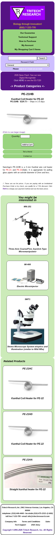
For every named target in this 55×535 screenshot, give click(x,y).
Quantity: (16, 136)
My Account (27, 45)
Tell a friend (27, 152)
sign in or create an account (30, 69)
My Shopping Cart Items (27, 49)
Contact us (27, 156)
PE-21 (9, 170)
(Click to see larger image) (14, 132)
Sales (47, 522)
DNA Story (35, 525)
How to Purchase (27, 41)
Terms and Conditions (31, 522)
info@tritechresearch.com (39, 516)
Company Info (11, 522)
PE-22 (19, 170)
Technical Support (27, 37)
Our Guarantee (27, 33)
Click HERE (19, 80)
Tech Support (20, 525)
